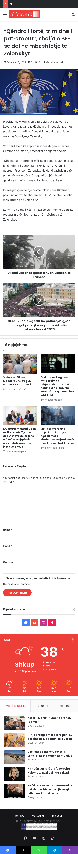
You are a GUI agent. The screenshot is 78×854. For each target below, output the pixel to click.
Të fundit (42, 705)
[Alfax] (24, 14)
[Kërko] (73, 15)
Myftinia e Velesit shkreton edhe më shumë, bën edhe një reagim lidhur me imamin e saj (50, 789)
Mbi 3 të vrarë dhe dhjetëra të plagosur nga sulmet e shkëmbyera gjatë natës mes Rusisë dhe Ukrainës (58, 436)
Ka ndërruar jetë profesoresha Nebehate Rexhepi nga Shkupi (49, 770)
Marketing (38, 815)
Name (7, 529)
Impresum (57, 815)
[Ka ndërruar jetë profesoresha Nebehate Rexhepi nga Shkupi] (14, 774)
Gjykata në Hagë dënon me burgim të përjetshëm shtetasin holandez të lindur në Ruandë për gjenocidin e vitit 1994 (57, 386)
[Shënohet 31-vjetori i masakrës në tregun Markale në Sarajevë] (20, 364)
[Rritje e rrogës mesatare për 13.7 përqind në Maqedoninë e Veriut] (14, 740)
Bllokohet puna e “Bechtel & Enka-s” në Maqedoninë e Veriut (50, 754)
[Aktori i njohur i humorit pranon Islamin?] (14, 723)
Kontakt (19, 815)
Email (7, 546)
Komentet (65, 705)
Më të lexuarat (15, 705)
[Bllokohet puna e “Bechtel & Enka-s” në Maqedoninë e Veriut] (14, 757)
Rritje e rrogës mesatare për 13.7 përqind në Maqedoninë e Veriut (50, 737)
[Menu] (5, 15)
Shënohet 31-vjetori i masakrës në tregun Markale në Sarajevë (17, 380)
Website (8, 562)
